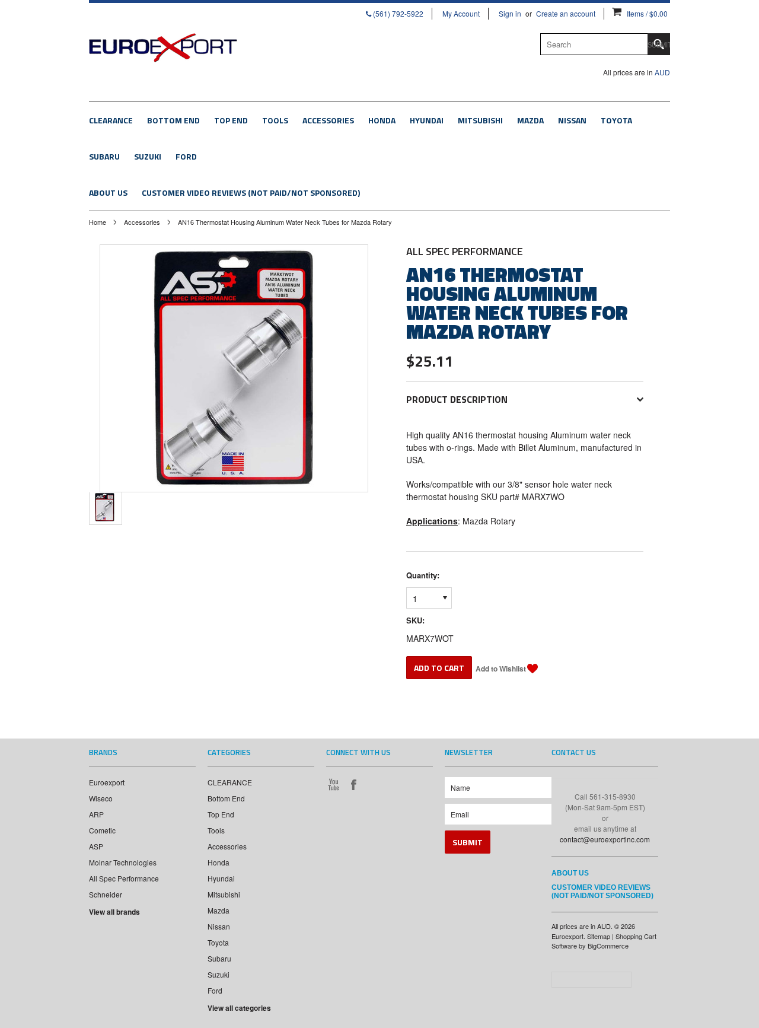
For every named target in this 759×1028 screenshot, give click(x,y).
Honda (382, 120)
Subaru (104, 156)
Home (97, 222)
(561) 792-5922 (397, 13)
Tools (275, 120)
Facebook (353, 784)
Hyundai (427, 120)
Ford (186, 156)
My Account (461, 13)
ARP (96, 814)
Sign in (510, 13)
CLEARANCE (111, 120)
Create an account (565, 13)
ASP (96, 846)
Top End (231, 120)
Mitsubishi (480, 120)
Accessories (328, 120)
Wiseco (101, 798)
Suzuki (147, 156)
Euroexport (107, 782)
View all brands (114, 911)
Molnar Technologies (123, 862)
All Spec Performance (124, 878)
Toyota (616, 120)
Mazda (530, 120)
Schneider (105, 894)
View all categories (239, 1007)
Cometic (102, 830)
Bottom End (173, 120)
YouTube (333, 784)
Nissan (572, 120)
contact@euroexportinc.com (605, 839)
